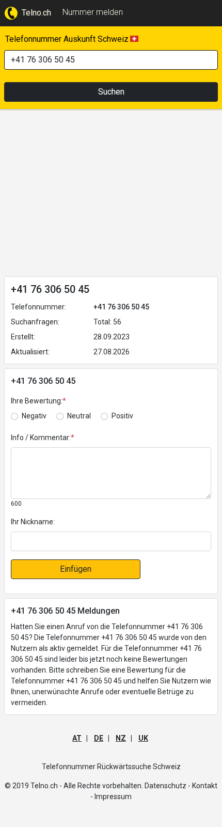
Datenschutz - (168, 786)
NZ (121, 738)
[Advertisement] (111, 194)
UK (143, 738)
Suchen (111, 92)
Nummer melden (92, 12)
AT (77, 738)
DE (98, 738)
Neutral (79, 416)
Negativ (34, 416)
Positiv (122, 416)
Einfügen (75, 569)
